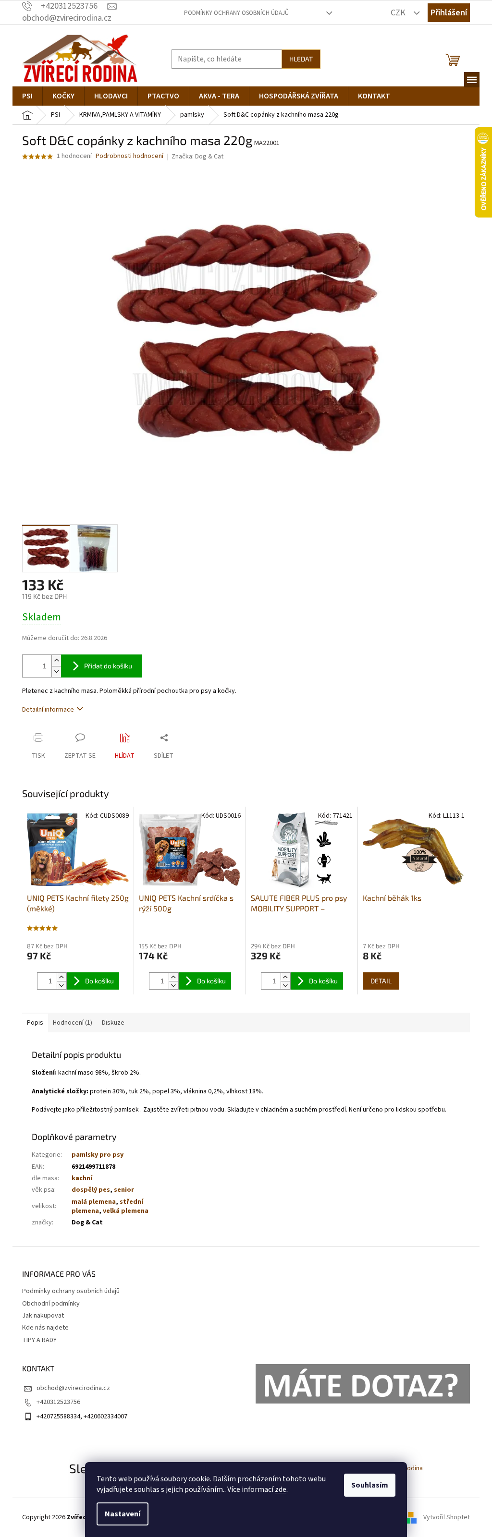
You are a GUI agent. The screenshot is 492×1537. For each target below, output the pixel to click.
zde (280, 1489)
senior (124, 1190)
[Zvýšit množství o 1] (56, 660)
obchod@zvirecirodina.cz (73, 1388)
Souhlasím (369, 1485)
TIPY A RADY (39, 1340)
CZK (399, 13)
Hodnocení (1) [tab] (72, 1023)
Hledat (301, 59)
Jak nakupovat (43, 1315)
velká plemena (125, 1211)
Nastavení (122, 1514)
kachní (82, 1178)
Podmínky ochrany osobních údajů (236, 13)
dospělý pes (91, 1190)
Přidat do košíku (108, 666)
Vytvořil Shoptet (446, 1517)
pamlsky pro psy (97, 1155)
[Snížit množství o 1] (56, 671)
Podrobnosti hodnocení (129, 156)
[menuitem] (27, 96)
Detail (381, 981)
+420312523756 (58, 1402)
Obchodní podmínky (51, 1303)
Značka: (197, 156)
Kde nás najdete (45, 1327)
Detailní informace (48, 709)
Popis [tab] (35, 1023)
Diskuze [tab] (113, 1023)
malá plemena (94, 1202)
